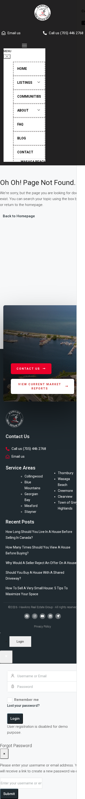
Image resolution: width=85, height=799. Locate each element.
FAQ (20, 124)
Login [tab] (20, 641)
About (23, 110)
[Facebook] (27, 616)
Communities (29, 96)
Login (15, 718)
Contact (25, 152)
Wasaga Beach (33, 162)
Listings (24, 82)
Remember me (26, 700)
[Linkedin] (50, 616)
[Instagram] (35, 616)
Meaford (31, 506)
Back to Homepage (19, 216)
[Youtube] (42, 616)
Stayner (30, 512)
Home (22, 69)
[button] (24, 45)
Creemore (65, 491)
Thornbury (65, 473)
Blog (21, 138)
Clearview (65, 496)
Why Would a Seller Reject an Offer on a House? (42, 563)
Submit (9, 794)
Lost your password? (23, 705)
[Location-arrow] (58, 616)
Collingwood (34, 476)
